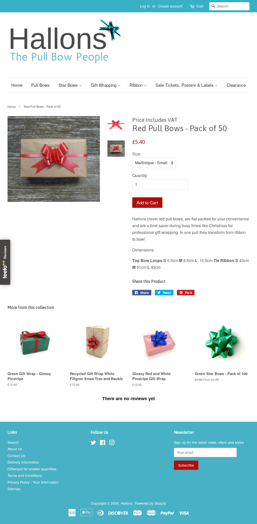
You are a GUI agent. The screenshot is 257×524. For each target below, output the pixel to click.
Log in (145, 6)
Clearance (236, 85)
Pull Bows (40, 85)
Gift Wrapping (104, 85)
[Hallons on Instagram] (111, 443)
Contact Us (16, 455)
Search (13, 442)
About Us (15, 448)
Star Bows (68, 85)
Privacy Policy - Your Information (33, 482)
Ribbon (137, 85)
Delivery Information (23, 462)
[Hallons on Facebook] (102, 443)
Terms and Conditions (25, 475)
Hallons (127, 503)
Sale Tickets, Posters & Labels (185, 85)
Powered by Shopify (150, 503)
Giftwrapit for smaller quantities (32, 468)
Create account (170, 6)
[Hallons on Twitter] (93, 443)
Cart (200, 6)
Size (136, 154)
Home (16, 85)
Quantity (139, 175)
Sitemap (14, 488)
